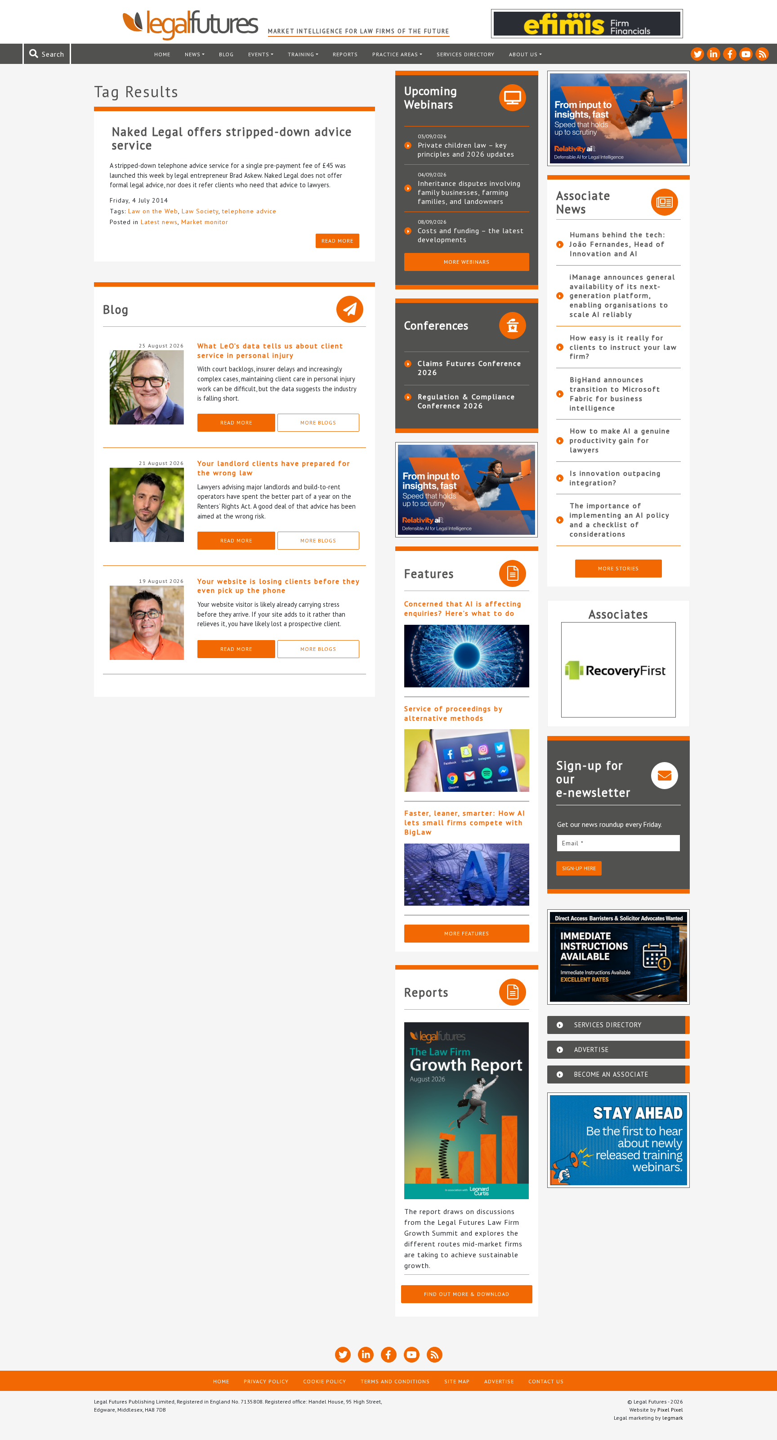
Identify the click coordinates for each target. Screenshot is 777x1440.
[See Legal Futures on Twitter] (697, 54)
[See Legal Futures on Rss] (762, 54)
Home (162, 54)
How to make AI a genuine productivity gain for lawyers (620, 440)
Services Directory (466, 54)
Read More (236, 422)
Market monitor (204, 222)
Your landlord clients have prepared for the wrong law (273, 468)
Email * (573, 843)
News (193, 54)
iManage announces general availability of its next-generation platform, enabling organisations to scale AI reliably (622, 295)
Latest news (159, 222)
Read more (337, 240)
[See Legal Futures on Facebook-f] (730, 54)
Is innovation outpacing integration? (615, 478)
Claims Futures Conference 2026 (470, 368)
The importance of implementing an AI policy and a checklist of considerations (619, 519)
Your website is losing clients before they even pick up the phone (278, 586)
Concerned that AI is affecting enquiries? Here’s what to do (463, 608)
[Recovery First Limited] (619, 670)
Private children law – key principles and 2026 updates (466, 149)
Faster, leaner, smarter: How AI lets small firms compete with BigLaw (465, 822)
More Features (466, 933)
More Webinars (467, 261)
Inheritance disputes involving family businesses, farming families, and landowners (469, 192)
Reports (345, 54)
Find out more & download (466, 1294)
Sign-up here (579, 868)
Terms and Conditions (395, 1381)
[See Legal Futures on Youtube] (746, 54)
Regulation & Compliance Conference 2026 (466, 401)
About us (523, 54)
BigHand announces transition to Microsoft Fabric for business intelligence (615, 393)
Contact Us (546, 1381)
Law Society (200, 211)
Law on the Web (153, 211)
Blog (226, 54)
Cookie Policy (324, 1381)
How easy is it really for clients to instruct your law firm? (623, 347)
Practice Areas (395, 54)
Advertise (499, 1381)
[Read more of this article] (466, 656)
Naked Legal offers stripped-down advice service (232, 138)
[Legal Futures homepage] (195, 25)
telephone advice (249, 211)
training (301, 54)
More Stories (618, 568)
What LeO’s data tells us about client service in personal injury (270, 350)
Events (258, 54)
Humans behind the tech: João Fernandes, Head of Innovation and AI (617, 244)
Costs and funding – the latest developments (471, 235)
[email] (618, 843)
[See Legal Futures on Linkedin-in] (713, 54)
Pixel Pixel (670, 1409)
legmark (672, 1417)
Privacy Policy (266, 1381)
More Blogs (318, 422)
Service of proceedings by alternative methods (453, 713)
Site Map (457, 1381)
